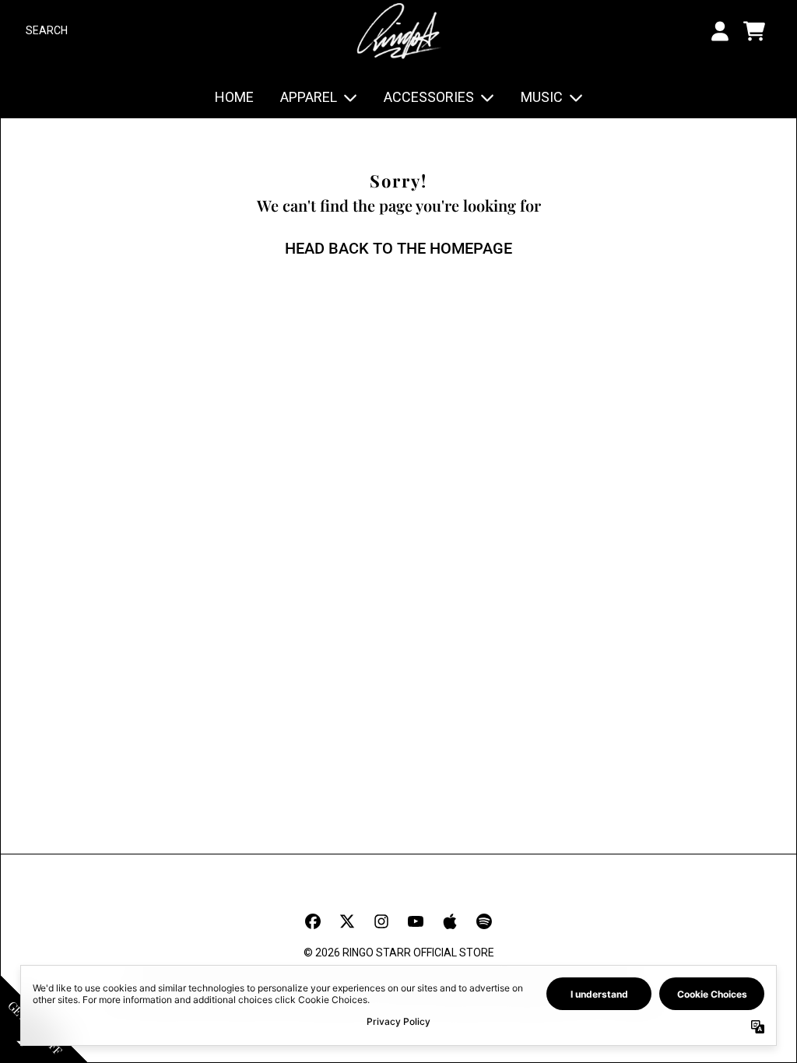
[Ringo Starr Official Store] (398, 31)
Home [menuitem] (234, 97)
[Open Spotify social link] (484, 921)
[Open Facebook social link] (313, 921)
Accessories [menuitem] (429, 97)
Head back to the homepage (398, 248)
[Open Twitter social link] (347, 921)
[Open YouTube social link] (415, 921)
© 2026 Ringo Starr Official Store (399, 952)
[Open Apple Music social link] (450, 921)
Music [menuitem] (542, 97)
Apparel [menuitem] (308, 97)
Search (47, 30)
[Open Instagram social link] (381, 921)
